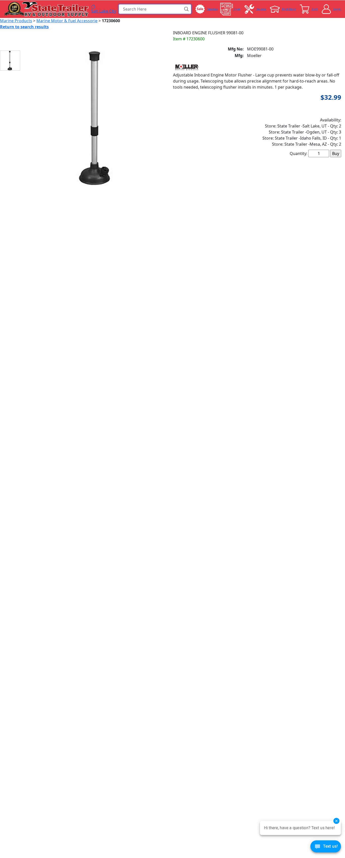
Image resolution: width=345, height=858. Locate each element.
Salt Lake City (103, 10)
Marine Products (16, 20)
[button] (186, 9)
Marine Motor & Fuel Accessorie (66, 20)
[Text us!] (325, 847)
